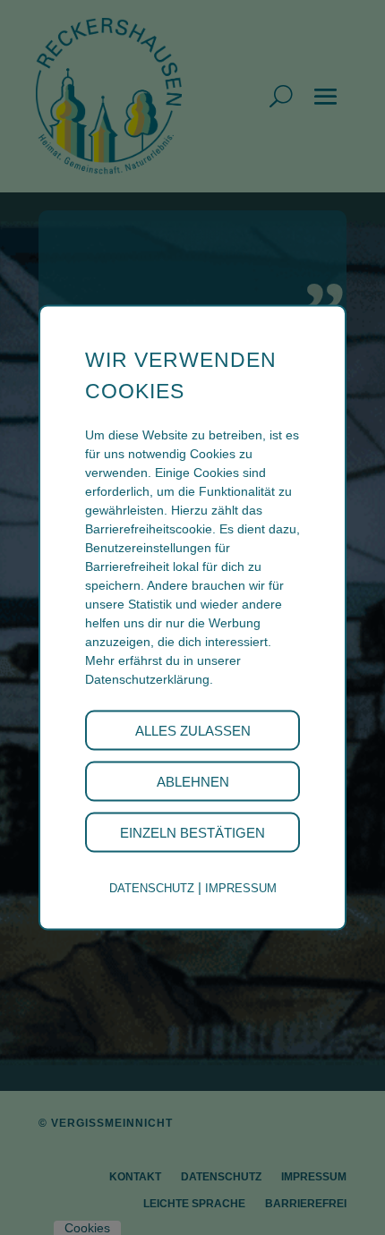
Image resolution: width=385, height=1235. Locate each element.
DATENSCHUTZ (151, 888)
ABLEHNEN (193, 781)
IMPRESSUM (241, 888)
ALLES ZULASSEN (193, 730)
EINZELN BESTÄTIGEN (192, 832)
